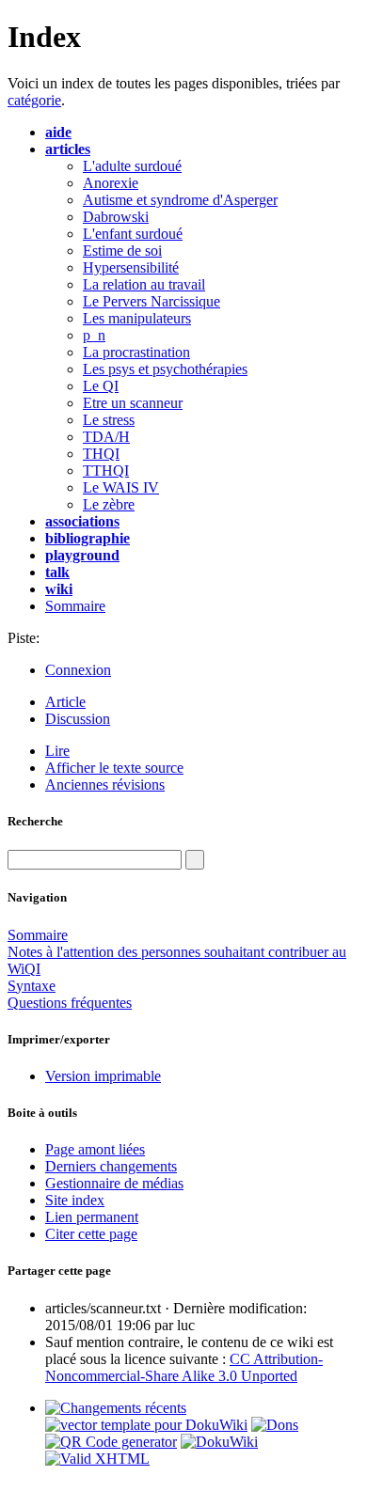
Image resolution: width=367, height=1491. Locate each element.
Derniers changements (111, 1166)
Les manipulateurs (137, 318)
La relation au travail (144, 284)
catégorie (34, 100)
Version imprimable (103, 1076)
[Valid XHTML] (97, 1459)
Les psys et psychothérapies (165, 369)
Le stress (109, 420)
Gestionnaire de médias (114, 1183)
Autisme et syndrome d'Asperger (180, 200)
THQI (101, 454)
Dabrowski (116, 217)
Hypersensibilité (131, 267)
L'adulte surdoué (132, 166)
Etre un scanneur (133, 403)
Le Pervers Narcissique (151, 301)
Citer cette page (91, 1234)
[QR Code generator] (111, 1442)
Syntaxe (32, 986)
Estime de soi (122, 251)
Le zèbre (109, 504)
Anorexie (110, 183)
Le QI (101, 386)
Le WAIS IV (121, 487)
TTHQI (106, 471)
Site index (74, 1200)
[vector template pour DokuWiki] (146, 1425)
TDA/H (106, 437)
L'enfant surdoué (133, 234)
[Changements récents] (115, 1408)
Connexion (78, 670)
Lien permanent (91, 1217)
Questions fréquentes (70, 1003)
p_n (94, 335)
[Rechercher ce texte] (194, 860)
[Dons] (274, 1425)
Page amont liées (95, 1149)
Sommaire (75, 606)
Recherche (35, 821)
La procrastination (136, 352)
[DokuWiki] (219, 1442)
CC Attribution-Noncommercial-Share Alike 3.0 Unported (184, 1367)
